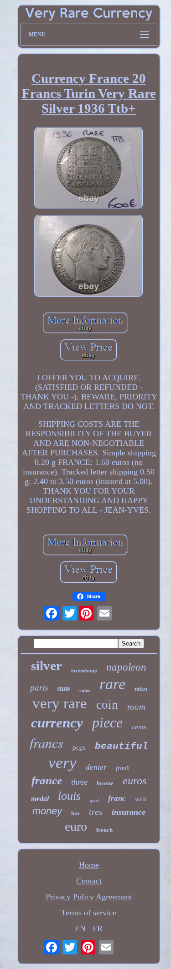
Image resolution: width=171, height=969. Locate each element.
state (63, 688)
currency (57, 723)
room (136, 707)
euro (76, 826)
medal (40, 798)
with (140, 799)
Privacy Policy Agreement (89, 896)
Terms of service (88, 912)
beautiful (121, 746)
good (94, 800)
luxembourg (84, 670)
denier (96, 767)
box (75, 813)
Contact (89, 880)
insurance (128, 812)
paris (39, 687)
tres (96, 812)
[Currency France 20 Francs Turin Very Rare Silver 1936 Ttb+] (89, 169)
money (47, 811)
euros (134, 781)
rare (112, 684)
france (46, 780)
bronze (105, 783)
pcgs (79, 747)
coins (84, 690)
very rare (59, 703)
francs (46, 742)
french (104, 830)
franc (117, 798)
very (62, 763)
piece (107, 722)
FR (98, 928)
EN (80, 928)
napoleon (126, 667)
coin (107, 705)
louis (69, 795)
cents (139, 727)
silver (46, 665)
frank (122, 768)
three (79, 782)
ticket (141, 689)
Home (89, 864)
